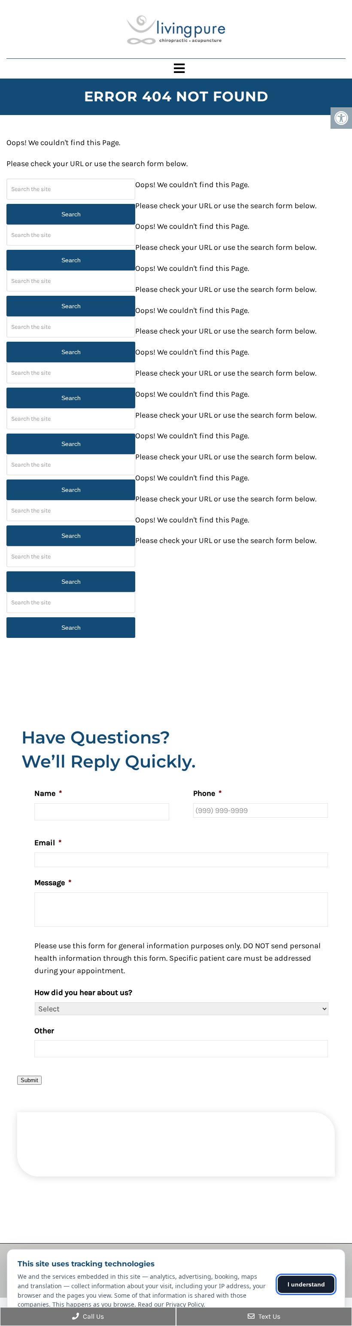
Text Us (268, 1316)
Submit (29, 1080)
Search (71, 214)
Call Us (92, 1316)
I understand (306, 1284)
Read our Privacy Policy (170, 1304)
